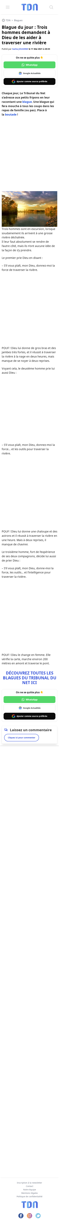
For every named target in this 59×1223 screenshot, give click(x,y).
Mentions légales (29, 1193)
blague (27, 102)
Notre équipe (29, 1189)
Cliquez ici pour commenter (21, 737)
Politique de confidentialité (29, 1196)
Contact (29, 1186)
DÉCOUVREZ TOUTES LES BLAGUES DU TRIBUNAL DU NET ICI (29, 677)
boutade (10, 114)
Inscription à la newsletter (29, 1182)
